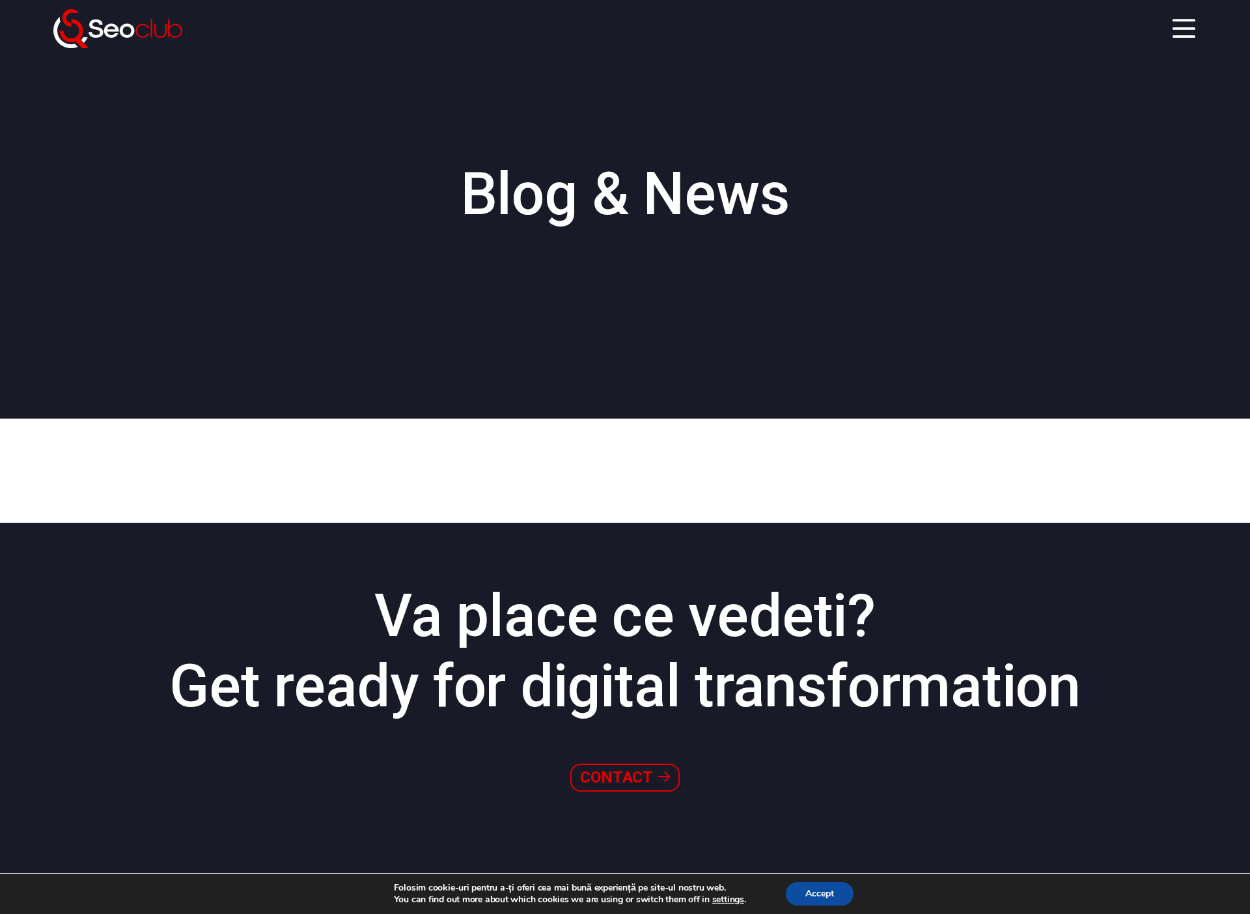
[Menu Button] (1184, 29)
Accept (819, 893)
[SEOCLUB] (117, 28)
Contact (618, 777)
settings (728, 900)
